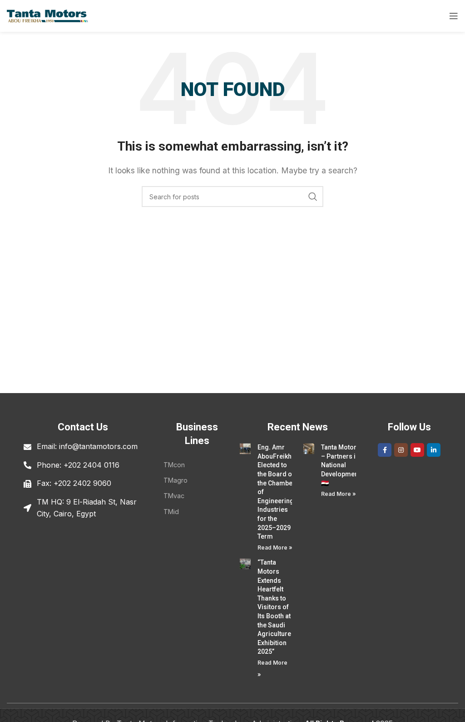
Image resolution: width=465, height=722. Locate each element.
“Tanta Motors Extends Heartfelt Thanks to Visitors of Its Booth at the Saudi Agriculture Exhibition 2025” (274, 607)
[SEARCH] (312, 196)
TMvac (173, 496)
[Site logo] (47, 15)
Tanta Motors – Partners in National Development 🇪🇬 (340, 465)
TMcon (174, 465)
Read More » (274, 547)
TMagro (175, 480)
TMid (171, 511)
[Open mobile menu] (454, 16)
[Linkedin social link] (433, 450)
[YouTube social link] (417, 450)
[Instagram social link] (401, 450)
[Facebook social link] (384, 450)
